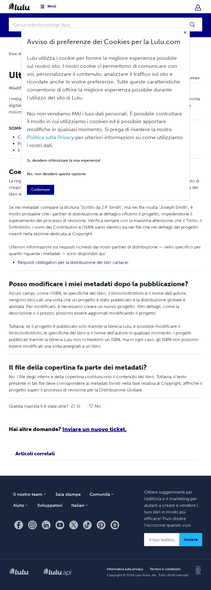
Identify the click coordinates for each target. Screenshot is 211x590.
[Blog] (115, 525)
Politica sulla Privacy (50, 137)
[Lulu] (19, 572)
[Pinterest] (101, 525)
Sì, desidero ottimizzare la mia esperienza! (64, 160)
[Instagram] (32, 525)
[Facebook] (18, 525)
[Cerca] (192, 24)
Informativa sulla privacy (125, 569)
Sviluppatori (49, 505)
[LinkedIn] (46, 525)
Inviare (191, 539)
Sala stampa (68, 494)
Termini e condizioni (165, 569)
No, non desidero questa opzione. (57, 174)
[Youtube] (60, 525)
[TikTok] (87, 525)
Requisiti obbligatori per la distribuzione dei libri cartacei (73, 262)
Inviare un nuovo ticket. (94, 429)
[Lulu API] (57, 572)
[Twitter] (73, 525)
